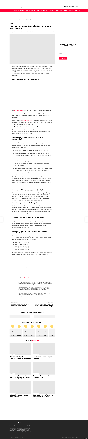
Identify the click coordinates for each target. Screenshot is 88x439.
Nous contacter (68, 437)
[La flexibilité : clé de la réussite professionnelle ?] (20, 387)
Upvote (20, 316)
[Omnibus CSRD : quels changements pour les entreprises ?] (20, 349)
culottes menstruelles (27, 120)
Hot (77, 6)
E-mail (60, 53)
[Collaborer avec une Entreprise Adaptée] (44, 349)
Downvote (44, 316)
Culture (28, 10)
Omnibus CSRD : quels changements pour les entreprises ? (20, 358)
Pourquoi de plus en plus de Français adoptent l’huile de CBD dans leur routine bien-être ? (20, 377)
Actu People (21, 10)
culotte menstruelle (18, 110)
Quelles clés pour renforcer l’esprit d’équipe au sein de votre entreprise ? (43, 397)
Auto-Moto (59, 10)
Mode (38, 10)
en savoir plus (32, 143)
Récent (66, 6)
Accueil (15, 10)
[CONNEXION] (87, 10)
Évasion (71, 10)
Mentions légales (75, 437)
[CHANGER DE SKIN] (83, 10)
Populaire (71, 6)
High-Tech (51, 10)
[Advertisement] (44, 15)
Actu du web (44, 10)
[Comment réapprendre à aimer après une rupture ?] (44, 368)
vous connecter (17, 271)
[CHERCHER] (85, 10)
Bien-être (77, 10)
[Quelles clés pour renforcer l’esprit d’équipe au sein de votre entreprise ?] (44, 387)
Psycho (65, 10)
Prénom (60, 49)
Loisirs (33, 10)
